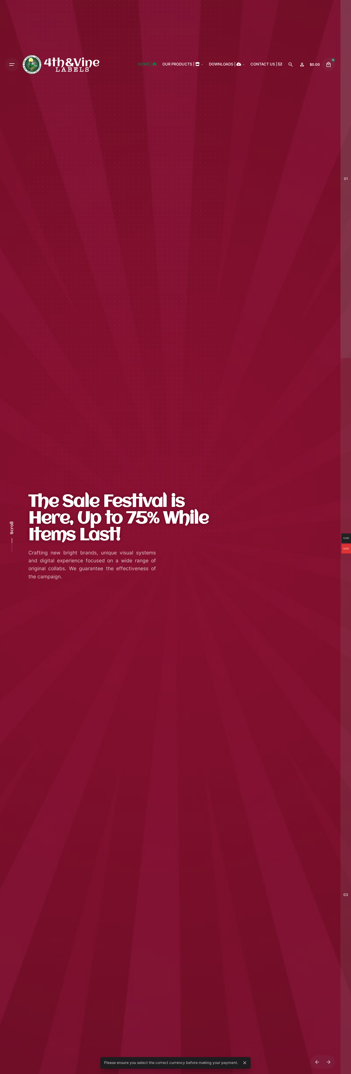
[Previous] (317, 1062)
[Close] (245, 1063)
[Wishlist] (302, 64)
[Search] (290, 64)
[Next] (328, 1062)
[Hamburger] (12, 64)
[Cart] (328, 64)
